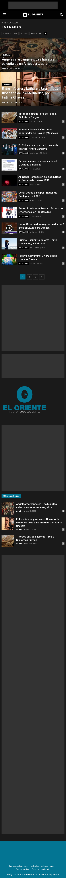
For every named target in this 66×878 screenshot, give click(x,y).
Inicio (4, 22)
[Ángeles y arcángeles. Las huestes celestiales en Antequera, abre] (33, 66)
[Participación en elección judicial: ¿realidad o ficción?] (9, 165)
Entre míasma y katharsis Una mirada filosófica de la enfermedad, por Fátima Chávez (39, 522)
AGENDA (24, 33)
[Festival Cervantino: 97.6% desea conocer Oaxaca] (9, 259)
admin (5, 68)
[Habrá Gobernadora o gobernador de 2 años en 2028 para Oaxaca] (9, 228)
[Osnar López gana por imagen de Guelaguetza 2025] (9, 196)
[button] (61, 15)
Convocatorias (22, 869)
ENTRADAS (7, 55)
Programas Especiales (18, 866)
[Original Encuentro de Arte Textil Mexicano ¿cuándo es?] (9, 243)
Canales (35, 869)
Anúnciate (45, 869)
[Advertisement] (33, 5)
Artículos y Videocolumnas (42, 866)
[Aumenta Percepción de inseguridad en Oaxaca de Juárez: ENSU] (9, 180)
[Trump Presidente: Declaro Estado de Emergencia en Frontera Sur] (9, 212)
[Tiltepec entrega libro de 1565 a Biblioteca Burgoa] (9, 117)
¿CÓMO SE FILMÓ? (10, 33)
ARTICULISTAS (36, 33)
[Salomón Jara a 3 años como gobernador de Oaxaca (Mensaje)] (9, 133)
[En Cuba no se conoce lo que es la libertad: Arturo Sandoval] (9, 149)
